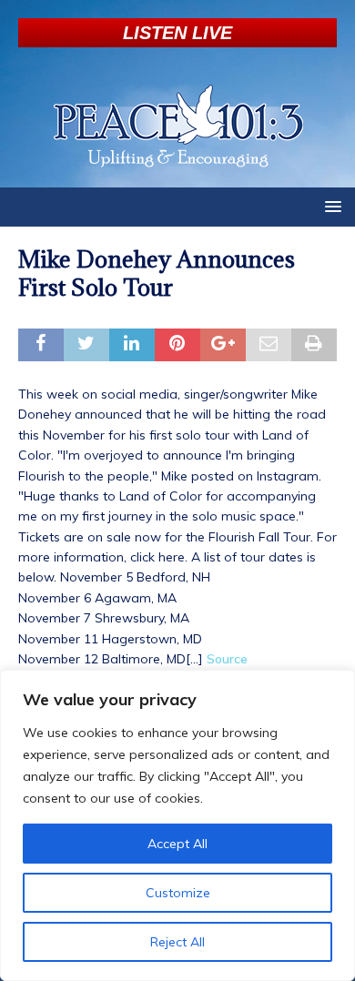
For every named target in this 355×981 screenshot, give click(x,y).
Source (227, 659)
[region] (177, 825)
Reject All (177, 942)
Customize (178, 893)
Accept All (177, 843)
